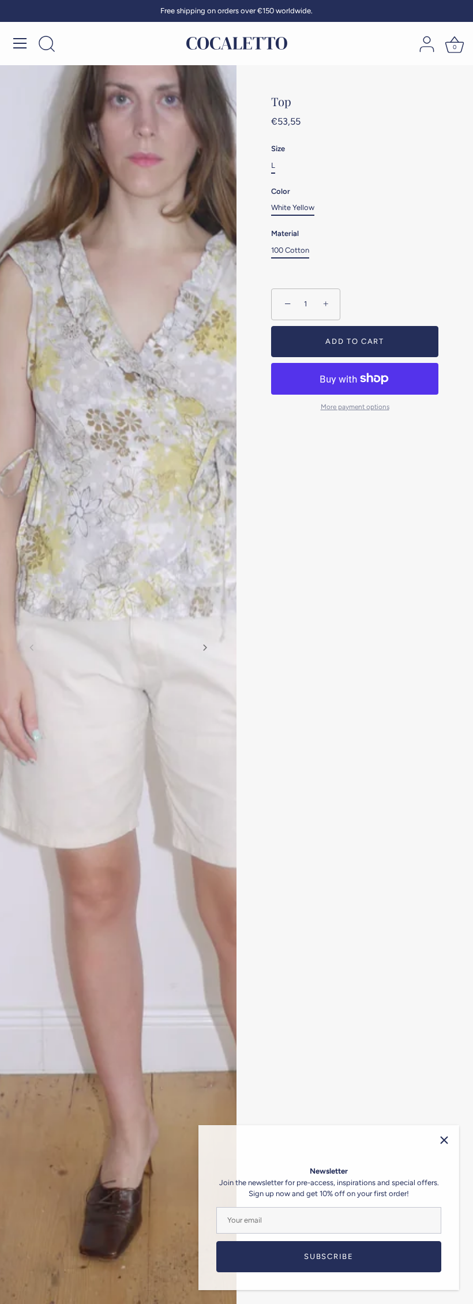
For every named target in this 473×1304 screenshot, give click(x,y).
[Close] (444, 1140)
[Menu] (20, 43)
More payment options (355, 407)
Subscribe (328, 1256)
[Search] (46, 45)
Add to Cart (354, 341)
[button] (31, 647)
